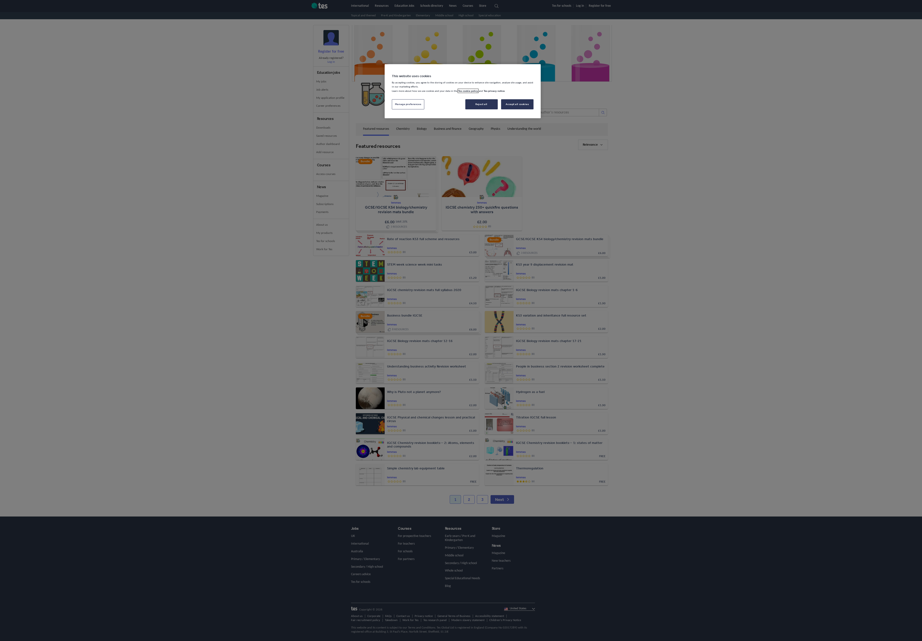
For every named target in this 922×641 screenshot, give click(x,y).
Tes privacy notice (494, 91)
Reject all (481, 104)
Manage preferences (408, 104)
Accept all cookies (517, 104)
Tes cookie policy (468, 91)
